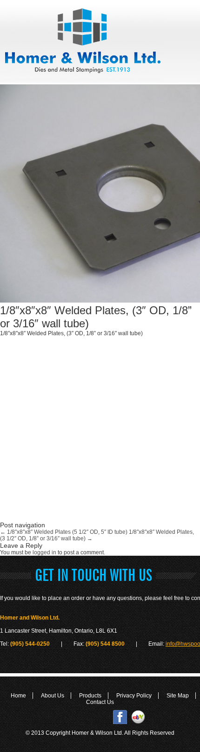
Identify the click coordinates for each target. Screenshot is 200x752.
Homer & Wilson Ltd (97, 733)
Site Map (178, 695)
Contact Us (100, 702)
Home (18, 695)
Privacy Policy (134, 695)
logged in (44, 552)
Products (90, 695)
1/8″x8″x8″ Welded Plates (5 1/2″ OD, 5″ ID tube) (63, 532)
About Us (52, 695)
